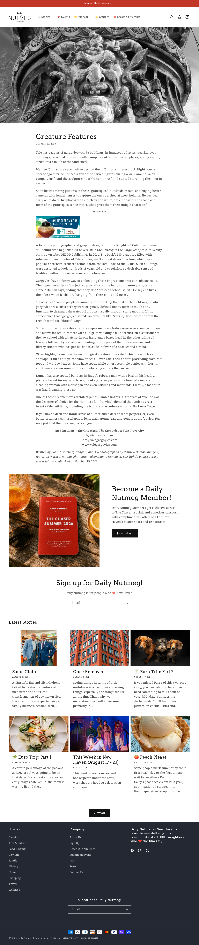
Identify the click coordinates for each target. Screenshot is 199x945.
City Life (14, 854)
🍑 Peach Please (150, 757)
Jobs (72, 860)
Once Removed (88, 671)
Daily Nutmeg (25, 938)
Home (12, 872)
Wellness (14, 889)
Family (13, 860)
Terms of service (89, 938)
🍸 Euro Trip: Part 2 (154, 671)
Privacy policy (70, 938)
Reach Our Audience (82, 849)
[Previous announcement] (9, 3)
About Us (75, 837)
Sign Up (74, 843)
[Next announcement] (189, 3)
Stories (14, 829)
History (14, 866)
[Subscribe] (127, 603)
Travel (13, 883)
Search (74, 866)
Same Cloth (24, 671)
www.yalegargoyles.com (99, 444)
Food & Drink (17, 849)
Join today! (124, 533)
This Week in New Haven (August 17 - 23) (96, 760)
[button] (45, 17)
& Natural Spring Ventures (46, 938)
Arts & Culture (18, 843)
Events (13, 837)
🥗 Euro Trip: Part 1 (31, 757)
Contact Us (76, 872)
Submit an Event (80, 854)
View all (99, 813)
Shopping (15, 878)
